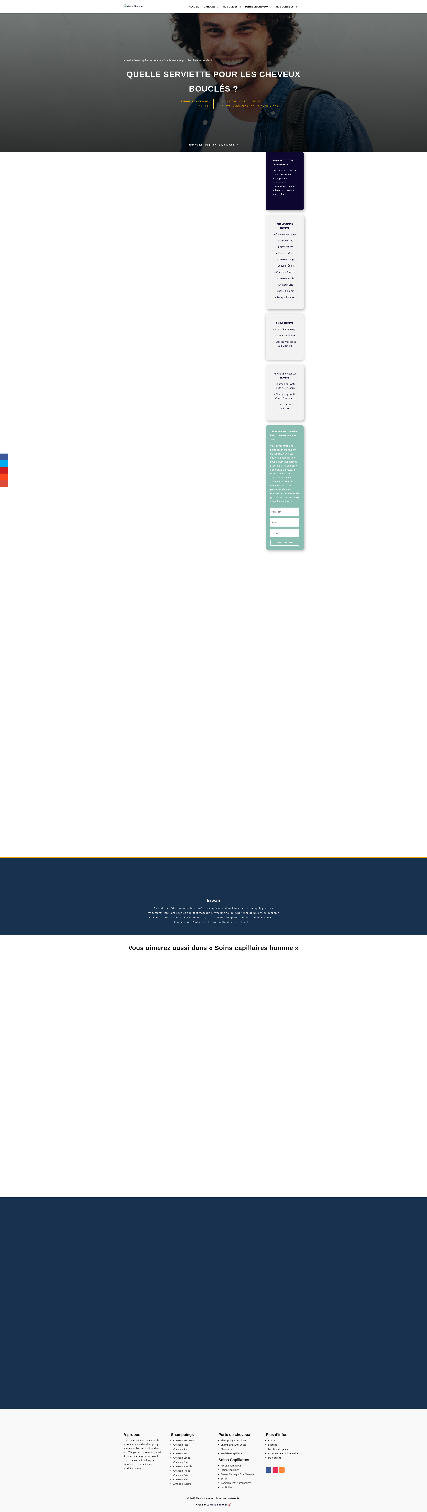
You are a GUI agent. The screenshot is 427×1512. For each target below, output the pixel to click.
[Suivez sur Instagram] (275, 1470)
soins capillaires (264, 106)
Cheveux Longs (285, 259)
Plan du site (274, 1457)
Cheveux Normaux (285, 234)
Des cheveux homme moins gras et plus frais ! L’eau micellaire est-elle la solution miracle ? (213, 1375)
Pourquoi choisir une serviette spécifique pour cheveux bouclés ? (159, 206)
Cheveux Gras (285, 253)
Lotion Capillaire (230, 1469)
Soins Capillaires (234, 1460)
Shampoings (182, 1434)
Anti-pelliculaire (286, 297)
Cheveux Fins (285, 240)
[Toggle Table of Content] (249, 201)
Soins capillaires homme (147, 60)
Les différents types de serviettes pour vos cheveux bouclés (156, 209)
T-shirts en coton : (139, 219)
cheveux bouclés (235, 106)
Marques (209, 7)
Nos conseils (285, 7)
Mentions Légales (278, 1449)
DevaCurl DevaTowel (135, 453)
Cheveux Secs (285, 246)
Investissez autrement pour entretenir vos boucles (152, 229)
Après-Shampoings (285, 329)
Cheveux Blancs (285, 290)
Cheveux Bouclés (285, 272)
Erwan (203, 101)
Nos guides (230, 7)
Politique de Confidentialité (283, 1453)
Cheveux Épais (286, 265)
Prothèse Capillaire (231, 1453)
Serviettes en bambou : (142, 216)
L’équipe (272, 1444)
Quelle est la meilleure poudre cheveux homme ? (213, 1226)
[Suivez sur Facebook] (268, 1470)
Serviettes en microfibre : (142, 213)
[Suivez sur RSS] (282, 1470)
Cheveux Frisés (285, 278)
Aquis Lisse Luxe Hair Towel (139, 522)
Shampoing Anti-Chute (233, 1440)
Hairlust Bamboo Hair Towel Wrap (143, 611)
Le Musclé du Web (216, 1504)
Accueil (194, 7)
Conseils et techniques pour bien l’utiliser (147, 222)
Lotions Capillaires (285, 335)
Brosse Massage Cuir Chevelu (237, 1474)
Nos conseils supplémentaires (142, 226)
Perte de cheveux (256, 7)
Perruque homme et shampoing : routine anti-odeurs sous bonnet (213, 1078)
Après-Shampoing (231, 1465)
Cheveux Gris (285, 284)
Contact (272, 1440)
